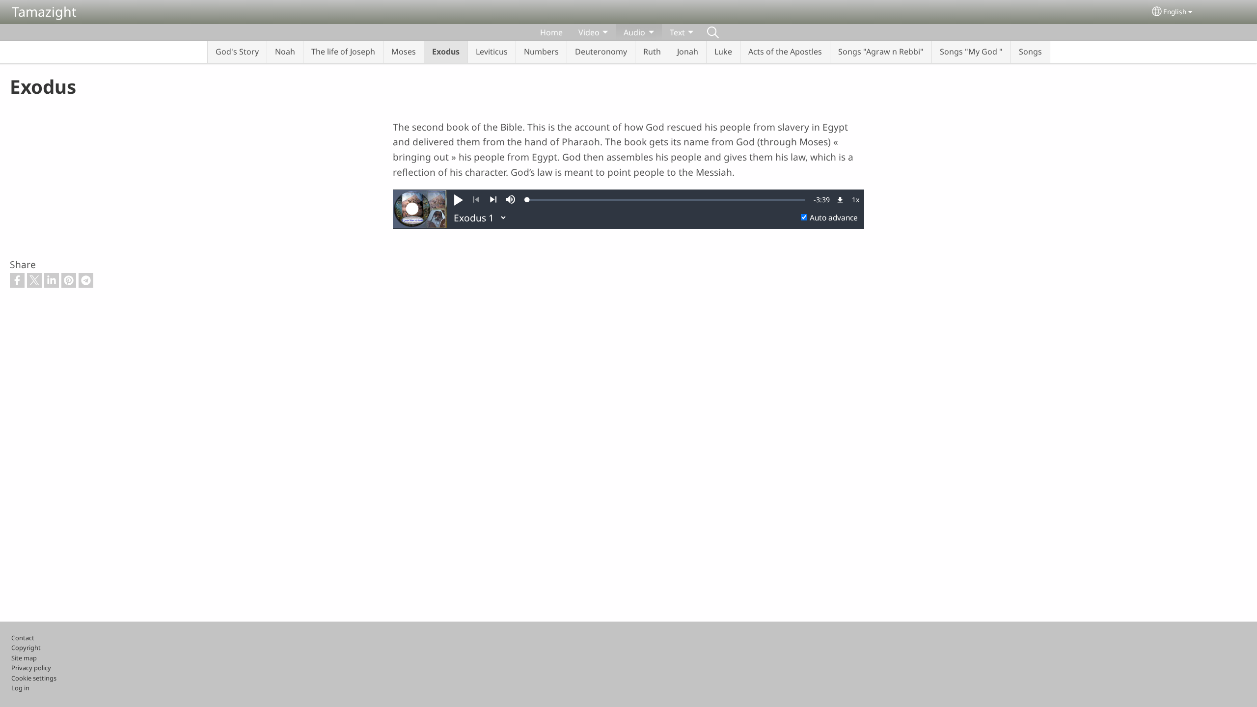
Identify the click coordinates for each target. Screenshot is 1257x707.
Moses (403, 51)
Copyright (26, 647)
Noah (285, 51)
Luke (723, 51)
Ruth (652, 51)
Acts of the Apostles (785, 51)
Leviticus (492, 51)
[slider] (666, 200)
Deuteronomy (601, 51)
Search (713, 32)
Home (551, 32)
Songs (1030, 51)
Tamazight (44, 11)
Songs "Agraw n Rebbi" (881, 51)
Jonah (687, 51)
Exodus (446, 51)
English (1174, 11)
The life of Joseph (343, 51)
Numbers (541, 51)
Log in (20, 687)
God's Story (237, 51)
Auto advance (834, 218)
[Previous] (476, 200)
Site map (24, 657)
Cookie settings (33, 678)
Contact (22, 637)
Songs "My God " (971, 51)
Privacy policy (31, 667)
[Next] (493, 200)
